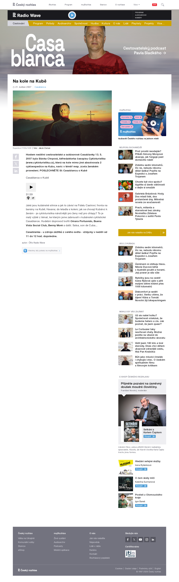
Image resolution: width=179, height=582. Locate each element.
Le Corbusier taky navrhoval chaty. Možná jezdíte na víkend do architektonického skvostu (150, 333)
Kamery (138, 18)
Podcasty (58, 546)
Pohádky (124, 122)
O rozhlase (120, 5)
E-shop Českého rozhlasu (134, 377)
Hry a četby (125, 117)
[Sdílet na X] (16, 164)
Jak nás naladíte (97, 538)
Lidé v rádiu (95, 546)
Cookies (118, 569)
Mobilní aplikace (61, 550)
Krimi (137, 117)
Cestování (19, 23)
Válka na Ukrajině (26, 538)
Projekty (149, 23)
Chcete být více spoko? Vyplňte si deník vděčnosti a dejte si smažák (150, 184)
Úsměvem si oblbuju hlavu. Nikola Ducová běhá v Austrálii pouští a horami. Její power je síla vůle (150, 268)
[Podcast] (28, 198)
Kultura (106, 23)
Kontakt (93, 554)
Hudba (95, 23)
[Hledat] (162, 4)
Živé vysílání (125, 127)
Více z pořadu (127, 243)
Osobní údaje (131, 569)
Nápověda (94, 542)
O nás (116, 23)
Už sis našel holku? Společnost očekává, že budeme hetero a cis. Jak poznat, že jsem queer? (149, 319)
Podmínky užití (145, 569)
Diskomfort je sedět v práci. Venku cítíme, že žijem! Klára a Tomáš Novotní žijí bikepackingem (150, 296)
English (158, 569)
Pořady (50, 23)
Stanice (103, 5)
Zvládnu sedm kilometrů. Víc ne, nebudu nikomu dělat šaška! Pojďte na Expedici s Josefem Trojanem (149, 171)
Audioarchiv (140, 15)
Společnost (81, 23)
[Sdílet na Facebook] (16, 157)
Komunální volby (26, 542)
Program (68, 5)
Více (161, 23)
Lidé (125, 23)
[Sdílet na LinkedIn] (16, 171)
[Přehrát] (31, 187)
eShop (21, 550)
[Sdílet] (33, 198)
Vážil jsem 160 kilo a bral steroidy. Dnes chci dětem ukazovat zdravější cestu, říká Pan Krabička (150, 347)
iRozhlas (52, 5)
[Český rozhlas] (24, 4)
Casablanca (40, 87)
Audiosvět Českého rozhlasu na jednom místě (138, 139)
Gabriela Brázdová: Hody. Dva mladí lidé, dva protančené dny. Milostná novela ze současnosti (149, 198)
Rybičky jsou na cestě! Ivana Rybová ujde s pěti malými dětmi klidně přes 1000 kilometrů (149, 282)
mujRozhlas (86, 5)
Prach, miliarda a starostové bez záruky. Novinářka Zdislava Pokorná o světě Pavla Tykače (148, 213)
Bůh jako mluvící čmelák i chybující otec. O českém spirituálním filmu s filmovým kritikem (150, 361)
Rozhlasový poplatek (100, 558)
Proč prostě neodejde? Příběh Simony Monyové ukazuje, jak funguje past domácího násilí (149, 155)
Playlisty (136, 23)
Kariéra (93, 550)
